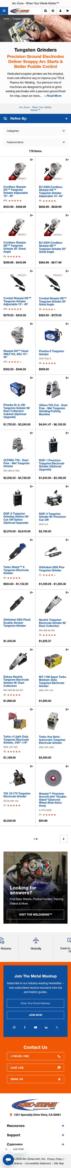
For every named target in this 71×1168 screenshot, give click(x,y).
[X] (57, 1027)
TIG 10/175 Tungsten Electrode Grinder (16, 795)
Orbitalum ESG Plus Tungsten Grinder (51, 569)
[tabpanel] (35, 888)
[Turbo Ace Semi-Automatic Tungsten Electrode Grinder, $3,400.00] (53, 721)
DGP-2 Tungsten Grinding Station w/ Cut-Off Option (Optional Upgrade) (16, 518)
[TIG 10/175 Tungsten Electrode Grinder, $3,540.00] (18, 778)
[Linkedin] (46, 1027)
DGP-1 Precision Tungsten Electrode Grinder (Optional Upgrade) (51, 465)
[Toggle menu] (4, 11)
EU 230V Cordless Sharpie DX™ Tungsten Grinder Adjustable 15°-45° (51, 192)
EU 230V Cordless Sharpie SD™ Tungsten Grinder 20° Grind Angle (52, 247)
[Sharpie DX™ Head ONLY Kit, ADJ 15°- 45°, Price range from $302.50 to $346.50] (18, 335)
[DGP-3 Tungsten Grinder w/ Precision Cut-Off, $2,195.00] (53, 498)
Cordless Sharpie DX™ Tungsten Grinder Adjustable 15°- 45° (15, 191)
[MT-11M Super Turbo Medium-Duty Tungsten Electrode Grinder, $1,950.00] (53, 661)
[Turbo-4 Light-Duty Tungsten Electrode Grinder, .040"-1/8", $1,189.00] (18, 721)
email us (17, 1079)
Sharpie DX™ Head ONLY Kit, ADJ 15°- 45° (15, 354)
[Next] (64, 839)
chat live (17, 1067)
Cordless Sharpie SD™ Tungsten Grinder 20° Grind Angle (14, 247)
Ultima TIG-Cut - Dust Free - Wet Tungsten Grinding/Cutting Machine (53, 410)
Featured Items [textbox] (15, 142)
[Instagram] (14, 1027)
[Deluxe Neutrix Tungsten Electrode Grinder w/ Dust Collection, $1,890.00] (18, 661)
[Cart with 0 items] (67, 11)
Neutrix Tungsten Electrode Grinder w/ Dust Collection (52, 623)
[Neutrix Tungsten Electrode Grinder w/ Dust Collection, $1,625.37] (53, 604)
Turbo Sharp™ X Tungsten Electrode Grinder (16, 570)
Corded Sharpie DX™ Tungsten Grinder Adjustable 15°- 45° (17, 301)
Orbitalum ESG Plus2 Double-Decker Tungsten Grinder (17, 622)
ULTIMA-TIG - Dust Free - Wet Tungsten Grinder (16, 463)
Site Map (59, 1163)
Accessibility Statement (39, 1163)
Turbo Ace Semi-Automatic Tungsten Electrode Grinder (52, 739)
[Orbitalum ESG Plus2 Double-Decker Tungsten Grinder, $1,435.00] (18, 604)
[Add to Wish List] (31, 160)
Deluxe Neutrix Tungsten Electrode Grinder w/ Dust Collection (16, 681)
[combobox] (35, 142)
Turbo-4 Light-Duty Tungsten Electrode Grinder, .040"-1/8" (16, 739)
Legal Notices (15, 1163)
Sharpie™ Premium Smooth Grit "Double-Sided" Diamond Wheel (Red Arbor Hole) (53, 799)
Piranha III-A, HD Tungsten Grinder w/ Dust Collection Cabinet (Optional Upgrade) (16, 411)
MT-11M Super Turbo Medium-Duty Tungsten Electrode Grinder (52, 681)
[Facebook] (24, 1027)
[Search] (45, 11)
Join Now (35, 1015)
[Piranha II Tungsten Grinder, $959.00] (53, 335)
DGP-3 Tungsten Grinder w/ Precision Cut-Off (52, 516)
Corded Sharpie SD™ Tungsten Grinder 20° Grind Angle (53, 301)
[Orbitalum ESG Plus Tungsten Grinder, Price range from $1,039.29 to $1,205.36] (53, 551)
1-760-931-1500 (20, 1056)
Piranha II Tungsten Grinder (51, 353)
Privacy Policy (55, 1159)
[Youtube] (35, 1027)
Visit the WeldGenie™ (35, 914)
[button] (36, 941)
